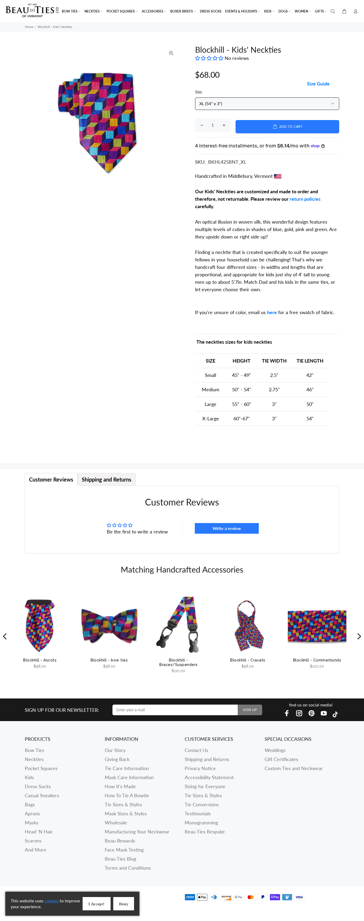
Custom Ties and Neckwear (294, 768)
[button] (210, 58)
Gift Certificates (281, 759)
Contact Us (196, 750)
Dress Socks (38, 786)
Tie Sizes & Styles (123, 804)
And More (35, 850)
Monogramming (201, 822)
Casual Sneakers (42, 795)
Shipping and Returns (207, 759)
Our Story (115, 750)
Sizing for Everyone (205, 786)
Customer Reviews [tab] (51, 479)
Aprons (32, 813)
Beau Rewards (120, 841)
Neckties (34, 759)
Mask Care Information (129, 777)
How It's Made (120, 786)
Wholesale (116, 822)
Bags (30, 804)
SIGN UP (250, 710)
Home (29, 27)
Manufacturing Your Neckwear (137, 831)
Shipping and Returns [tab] (106, 479)
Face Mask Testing (124, 850)
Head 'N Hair (39, 831)
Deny (123, 904)
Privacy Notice (200, 768)
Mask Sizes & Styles (126, 813)
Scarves (33, 841)
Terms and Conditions (128, 868)
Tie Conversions (202, 804)
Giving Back (117, 759)
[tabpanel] (182, 519)
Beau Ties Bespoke (205, 831)
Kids (29, 777)
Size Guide (318, 84)
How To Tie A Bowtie (127, 795)
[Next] (358, 636)
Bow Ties (34, 750)
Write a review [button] (227, 528)
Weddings (275, 750)
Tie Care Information (127, 768)
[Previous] (5, 636)
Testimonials (198, 813)
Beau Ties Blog (120, 859)
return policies (305, 199)
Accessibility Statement (209, 777)
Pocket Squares (41, 768)
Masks (31, 822)
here (272, 312)
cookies (52, 900)
